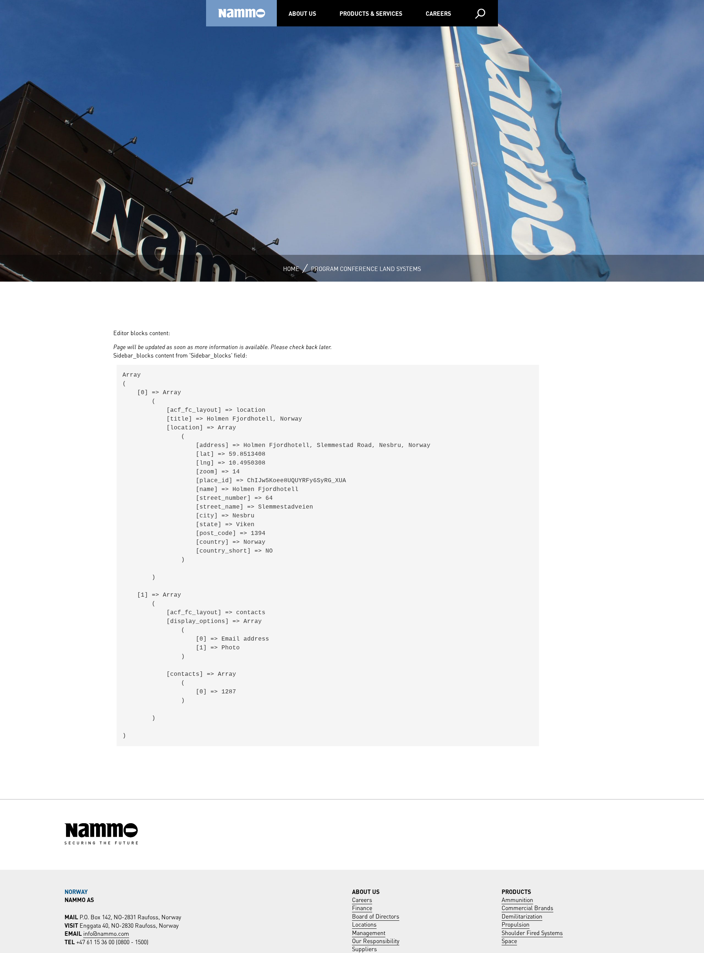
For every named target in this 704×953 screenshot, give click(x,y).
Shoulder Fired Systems (532, 932)
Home (291, 268)
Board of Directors (375, 915)
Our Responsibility (375, 940)
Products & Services (371, 13)
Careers (438, 13)
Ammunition (517, 899)
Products (516, 891)
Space (509, 940)
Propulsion (515, 923)
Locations (364, 923)
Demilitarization (522, 915)
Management (368, 932)
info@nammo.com (106, 933)
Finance (362, 907)
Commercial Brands (527, 907)
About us (302, 13)
